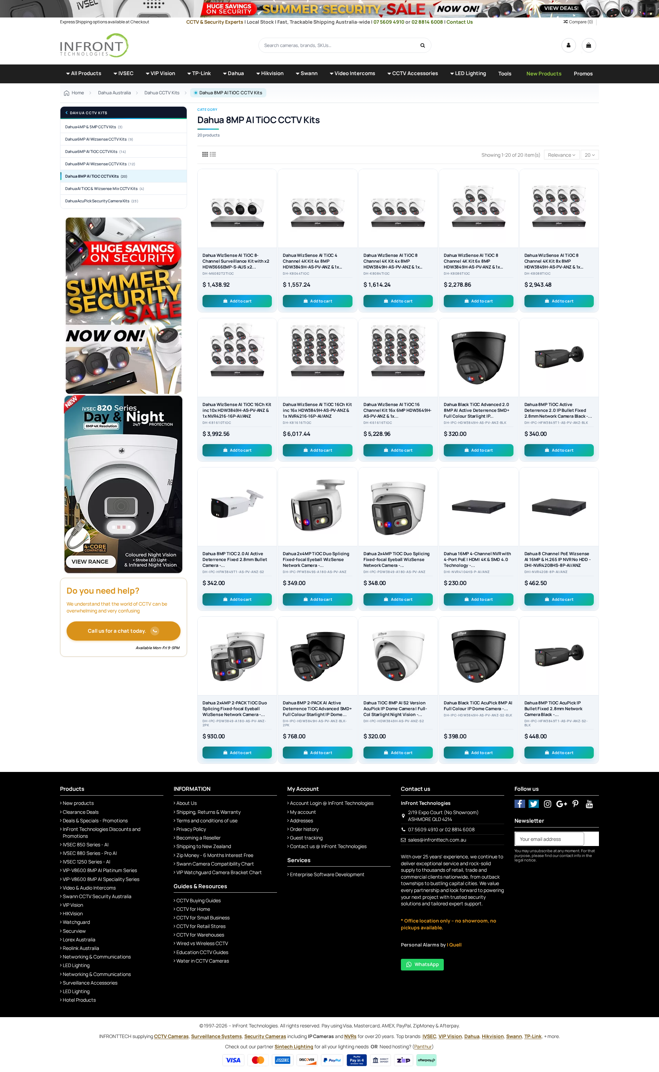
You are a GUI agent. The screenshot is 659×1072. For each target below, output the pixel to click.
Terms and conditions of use (207, 820)
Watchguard (76, 922)
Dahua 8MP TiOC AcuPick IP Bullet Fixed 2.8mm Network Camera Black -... (553, 708)
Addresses (301, 820)
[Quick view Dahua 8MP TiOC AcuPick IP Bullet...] (593, 651)
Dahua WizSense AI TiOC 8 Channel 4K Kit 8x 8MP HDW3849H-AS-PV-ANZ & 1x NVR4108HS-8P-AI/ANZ (552, 264)
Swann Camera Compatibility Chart (215, 863)
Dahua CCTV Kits (88, 113)
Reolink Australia (81, 948)
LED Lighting (76, 965)
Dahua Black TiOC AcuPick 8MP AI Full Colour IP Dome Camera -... (478, 706)
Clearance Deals (81, 812)
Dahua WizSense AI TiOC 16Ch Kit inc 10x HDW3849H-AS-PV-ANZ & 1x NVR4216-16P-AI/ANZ (237, 410)
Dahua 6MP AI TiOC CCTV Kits (95, 151)
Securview (74, 931)
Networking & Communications (97, 956)
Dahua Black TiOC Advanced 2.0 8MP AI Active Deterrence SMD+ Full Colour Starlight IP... (476, 410)
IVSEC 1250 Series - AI (86, 861)
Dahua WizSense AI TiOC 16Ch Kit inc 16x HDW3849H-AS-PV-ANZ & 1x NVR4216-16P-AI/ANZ (317, 410)
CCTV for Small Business (203, 917)
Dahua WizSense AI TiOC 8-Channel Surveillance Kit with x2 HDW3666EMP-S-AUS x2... (236, 261)
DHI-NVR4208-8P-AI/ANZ (546, 572)
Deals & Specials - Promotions (95, 820)
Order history (304, 829)
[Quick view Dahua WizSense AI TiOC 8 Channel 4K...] (432, 203)
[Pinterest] (575, 803)
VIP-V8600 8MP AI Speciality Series (101, 879)
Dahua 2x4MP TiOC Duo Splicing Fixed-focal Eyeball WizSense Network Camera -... (316, 559)
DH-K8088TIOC (537, 274)
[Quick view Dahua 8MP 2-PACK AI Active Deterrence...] (352, 651)
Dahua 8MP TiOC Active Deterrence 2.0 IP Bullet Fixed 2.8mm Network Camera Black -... (558, 410)
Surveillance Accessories (90, 982)
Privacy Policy (191, 829)
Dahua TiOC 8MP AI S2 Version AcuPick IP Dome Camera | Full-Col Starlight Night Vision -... (395, 708)
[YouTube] (589, 803)
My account (303, 812)
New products (78, 803)
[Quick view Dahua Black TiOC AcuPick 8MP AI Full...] (513, 651)
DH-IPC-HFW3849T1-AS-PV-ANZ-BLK (556, 423)
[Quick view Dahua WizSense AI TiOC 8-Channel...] (271, 203)
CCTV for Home (193, 909)
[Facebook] (520, 803)
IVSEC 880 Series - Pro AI (90, 853)
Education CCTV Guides (202, 952)
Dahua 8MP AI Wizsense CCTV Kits (100, 163)
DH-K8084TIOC (376, 274)
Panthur (423, 1046)
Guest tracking (306, 837)
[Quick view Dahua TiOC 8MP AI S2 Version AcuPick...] (432, 651)
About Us (186, 803)
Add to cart (241, 300)
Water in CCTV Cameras (202, 960)
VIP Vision (73, 905)
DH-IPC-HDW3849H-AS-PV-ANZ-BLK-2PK (315, 723)
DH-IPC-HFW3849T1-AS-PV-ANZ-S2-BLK (556, 723)
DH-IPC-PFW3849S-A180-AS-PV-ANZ (314, 572)
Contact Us (460, 22)
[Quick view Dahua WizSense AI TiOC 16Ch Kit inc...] (271, 352)
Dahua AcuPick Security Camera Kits (101, 200)
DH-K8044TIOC (296, 274)
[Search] (423, 45)
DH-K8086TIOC (457, 274)
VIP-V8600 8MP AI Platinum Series (100, 870)
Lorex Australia (79, 939)
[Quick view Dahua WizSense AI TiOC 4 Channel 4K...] (352, 203)
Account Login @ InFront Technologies (331, 803)
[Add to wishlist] (271, 179)
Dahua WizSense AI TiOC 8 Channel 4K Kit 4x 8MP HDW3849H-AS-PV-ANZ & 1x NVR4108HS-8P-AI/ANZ (391, 264)
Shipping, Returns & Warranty (208, 812)
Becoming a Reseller (198, 837)
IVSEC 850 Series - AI (85, 844)
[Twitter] (534, 803)
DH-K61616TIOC (377, 423)
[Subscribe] (591, 839)
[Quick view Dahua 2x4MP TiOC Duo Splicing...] (352, 502)
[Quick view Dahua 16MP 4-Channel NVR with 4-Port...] (513, 502)
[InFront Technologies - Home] (94, 44)
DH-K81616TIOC (297, 423)
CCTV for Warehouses (200, 934)
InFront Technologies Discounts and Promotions (101, 832)
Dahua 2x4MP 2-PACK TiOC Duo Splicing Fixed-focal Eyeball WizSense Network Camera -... (235, 708)
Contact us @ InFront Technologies (328, 846)
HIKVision (73, 913)
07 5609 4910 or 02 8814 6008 (441, 829)
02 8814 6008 (428, 22)
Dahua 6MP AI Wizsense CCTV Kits (99, 139)
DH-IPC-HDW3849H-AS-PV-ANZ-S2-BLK (478, 715)
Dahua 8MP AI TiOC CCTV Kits (96, 176)
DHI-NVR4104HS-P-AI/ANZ (467, 572)
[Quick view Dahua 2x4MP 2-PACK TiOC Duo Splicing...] (271, 651)
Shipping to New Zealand (203, 846)
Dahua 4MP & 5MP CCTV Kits (94, 126)
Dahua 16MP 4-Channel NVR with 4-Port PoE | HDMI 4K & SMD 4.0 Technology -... (477, 559)
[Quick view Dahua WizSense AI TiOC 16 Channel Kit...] (432, 352)
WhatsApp (427, 964)
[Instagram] (547, 803)
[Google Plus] (561, 803)
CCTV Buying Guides (198, 900)
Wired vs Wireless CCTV (202, 943)
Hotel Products (79, 1000)
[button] (83, 73)
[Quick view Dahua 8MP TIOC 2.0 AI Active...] (271, 502)
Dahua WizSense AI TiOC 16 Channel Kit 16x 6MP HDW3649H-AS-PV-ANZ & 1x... (397, 410)
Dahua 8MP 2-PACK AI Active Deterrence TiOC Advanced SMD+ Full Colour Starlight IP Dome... (317, 708)
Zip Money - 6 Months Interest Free (214, 855)
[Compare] (271, 191)
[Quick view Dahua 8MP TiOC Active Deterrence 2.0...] (593, 352)
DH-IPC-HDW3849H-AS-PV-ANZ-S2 (393, 721)
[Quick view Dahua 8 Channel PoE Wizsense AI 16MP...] (593, 502)
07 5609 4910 (389, 22)
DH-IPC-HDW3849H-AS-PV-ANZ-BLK (475, 423)
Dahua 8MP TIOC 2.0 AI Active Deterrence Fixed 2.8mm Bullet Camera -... (235, 559)
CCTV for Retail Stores (201, 926)
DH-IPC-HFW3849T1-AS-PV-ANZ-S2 (233, 572)
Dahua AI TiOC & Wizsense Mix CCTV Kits (104, 188)
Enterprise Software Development (327, 874)
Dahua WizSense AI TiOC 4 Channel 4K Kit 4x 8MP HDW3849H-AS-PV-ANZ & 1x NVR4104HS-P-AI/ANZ (311, 264)
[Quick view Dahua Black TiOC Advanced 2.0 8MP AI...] (513, 352)
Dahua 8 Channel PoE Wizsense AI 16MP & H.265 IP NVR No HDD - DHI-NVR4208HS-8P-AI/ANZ (557, 559)
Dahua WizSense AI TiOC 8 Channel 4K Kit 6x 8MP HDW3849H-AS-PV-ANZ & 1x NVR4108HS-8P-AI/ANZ (472, 264)
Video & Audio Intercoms (89, 887)
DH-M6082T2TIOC (218, 274)
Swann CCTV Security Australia (97, 896)
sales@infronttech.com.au (437, 839)
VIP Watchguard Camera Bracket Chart (219, 872)
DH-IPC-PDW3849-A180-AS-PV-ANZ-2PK (234, 723)
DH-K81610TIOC (217, 423)
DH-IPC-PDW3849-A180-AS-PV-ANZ (394, 572)
